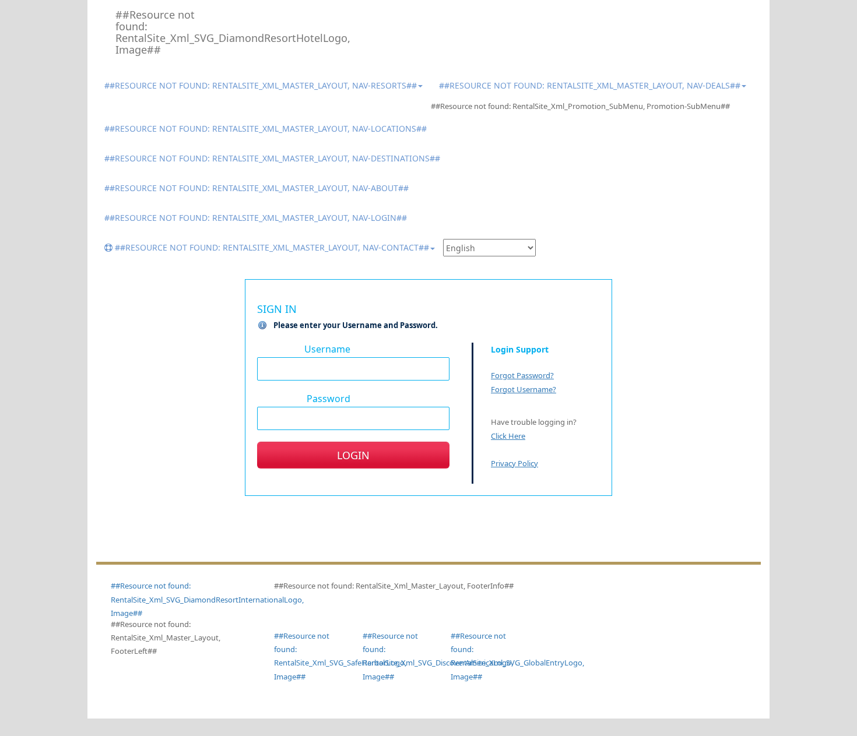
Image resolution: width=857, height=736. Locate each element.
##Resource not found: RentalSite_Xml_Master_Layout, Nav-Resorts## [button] (260, 85)
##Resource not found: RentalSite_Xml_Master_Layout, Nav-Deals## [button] (589, 85)
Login (353, 455)
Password (328, 398)
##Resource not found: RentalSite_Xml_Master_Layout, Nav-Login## (255, 217)
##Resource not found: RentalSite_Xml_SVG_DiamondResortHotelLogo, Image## (160, 32)
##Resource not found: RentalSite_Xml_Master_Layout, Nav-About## (256, 187)
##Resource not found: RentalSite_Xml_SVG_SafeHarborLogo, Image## (309, 656)
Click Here (508, 436)
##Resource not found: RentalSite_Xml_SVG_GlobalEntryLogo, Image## (486, 656)
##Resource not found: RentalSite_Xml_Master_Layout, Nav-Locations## (265, 128)
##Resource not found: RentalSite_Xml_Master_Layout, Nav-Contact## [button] (271, 247)
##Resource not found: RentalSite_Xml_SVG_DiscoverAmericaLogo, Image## (398, 656)
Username (327, 348)
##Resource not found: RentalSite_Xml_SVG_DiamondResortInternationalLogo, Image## (207, 599)
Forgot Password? (522, 375)
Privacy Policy (514, 463)
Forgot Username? (523, 389)
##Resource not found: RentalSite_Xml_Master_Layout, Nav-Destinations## (272, 158)
